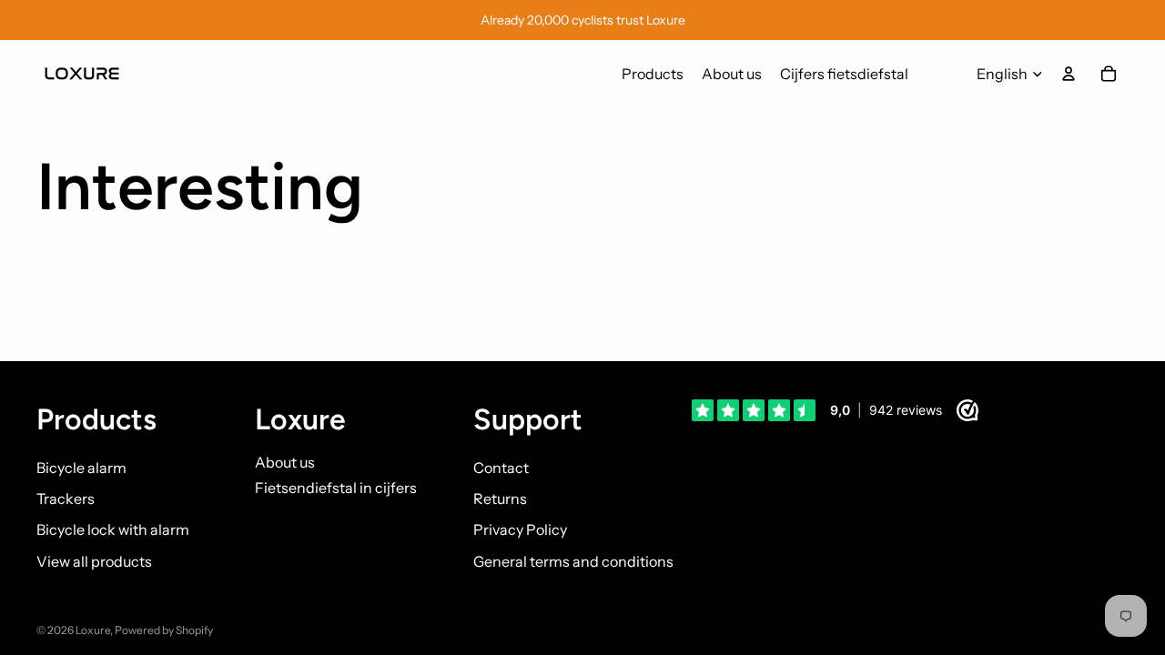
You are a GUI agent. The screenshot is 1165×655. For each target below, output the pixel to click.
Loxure (93, 630)
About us (285, 462)
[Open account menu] (1068, 74)
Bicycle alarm (81, 467)
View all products (94, 561)
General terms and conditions (573, 561)
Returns (500, 498)
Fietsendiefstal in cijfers (336, 488)
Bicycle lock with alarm (112, 529)
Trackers (65, 498)
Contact (501, 467)
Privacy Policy (520, 529)
